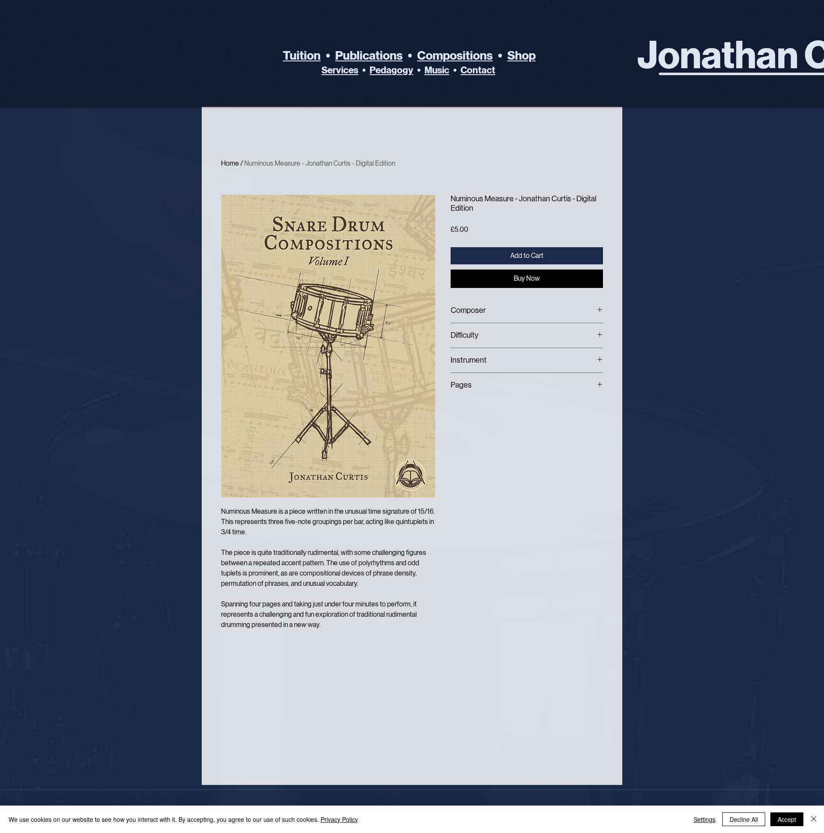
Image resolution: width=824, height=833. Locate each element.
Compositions (455, 55)
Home (230, 163)
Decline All (744, 819)
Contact (477, 70)
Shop (521, 55)
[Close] (814, 819)
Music (436, 70)
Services (339, 70)
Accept (787, 819)
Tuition (302, 55)
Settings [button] (704, 819)
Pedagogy (391, 70)
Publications (369, 55)
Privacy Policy (339, 819)
